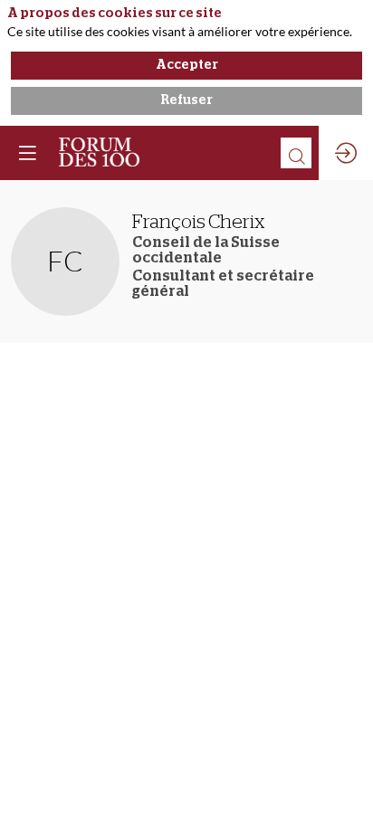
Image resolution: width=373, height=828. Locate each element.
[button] (27, 153)
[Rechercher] (296, 153)
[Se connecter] (346, 153)
